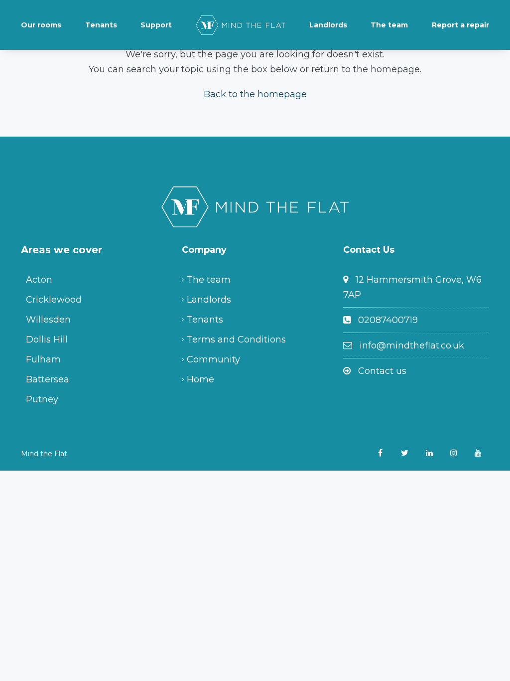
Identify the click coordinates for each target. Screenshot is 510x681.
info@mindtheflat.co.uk (412, 345)
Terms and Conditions (236, 339)
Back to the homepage (255, 94)
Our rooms (41, 24)
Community (213, 359)
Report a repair (460, 24)
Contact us (382, 370)
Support (156, 24)
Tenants (101, 24)
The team (389, 24)
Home (200, 379)
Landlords (328, 24)
